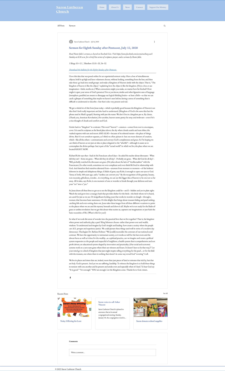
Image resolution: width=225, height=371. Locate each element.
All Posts (60, 25)
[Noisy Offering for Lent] (74, 307)
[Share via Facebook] (70, 278)
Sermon (72, 25)
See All (165, 293)
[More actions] (154, 41)
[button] (164, 26)
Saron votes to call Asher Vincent (109, 303)
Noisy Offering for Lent (70, 321)
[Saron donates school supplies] (150, 307)
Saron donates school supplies (149, 321)
